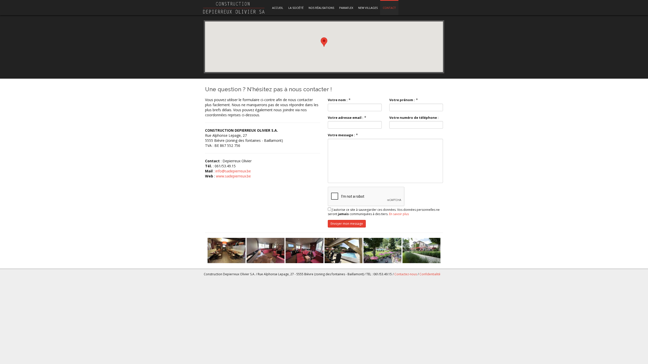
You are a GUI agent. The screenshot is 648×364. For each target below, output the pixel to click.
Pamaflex (346, 8)
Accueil (277, 8)
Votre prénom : (402, 100)
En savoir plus (399, 214)
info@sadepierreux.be (233, 171)
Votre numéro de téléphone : (414, 117)
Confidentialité (429, 274)
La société (295, 8)
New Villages (368, 8)
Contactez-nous (405, 274)
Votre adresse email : (345, 117)
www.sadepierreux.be (233, 176)
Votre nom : (338, 100)
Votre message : (341, 135)
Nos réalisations (321, 8)
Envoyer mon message (347, 223)
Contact (389, 8)
